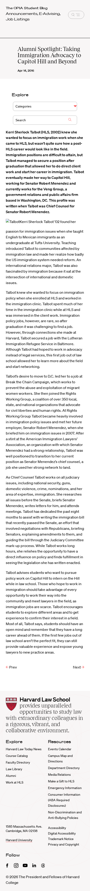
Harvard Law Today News (24, 749)
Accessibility (57, 828)
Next (77, 667)
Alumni (11, 776)
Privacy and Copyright (63, 844)
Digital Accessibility (62, 833)
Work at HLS (14, 782)
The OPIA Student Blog (27, 8)
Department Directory (64, 768)
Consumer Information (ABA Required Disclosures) (64, 800)
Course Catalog (17, 756)
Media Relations (59, 775)
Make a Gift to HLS (61, 781)
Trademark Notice (61, 839)
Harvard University (19, 840)
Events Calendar (59, 749)
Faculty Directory (18, 762)
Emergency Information (65, 788)
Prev (13, 667)
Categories (23, 106)
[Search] (70, 120)
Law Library (14, 769)
